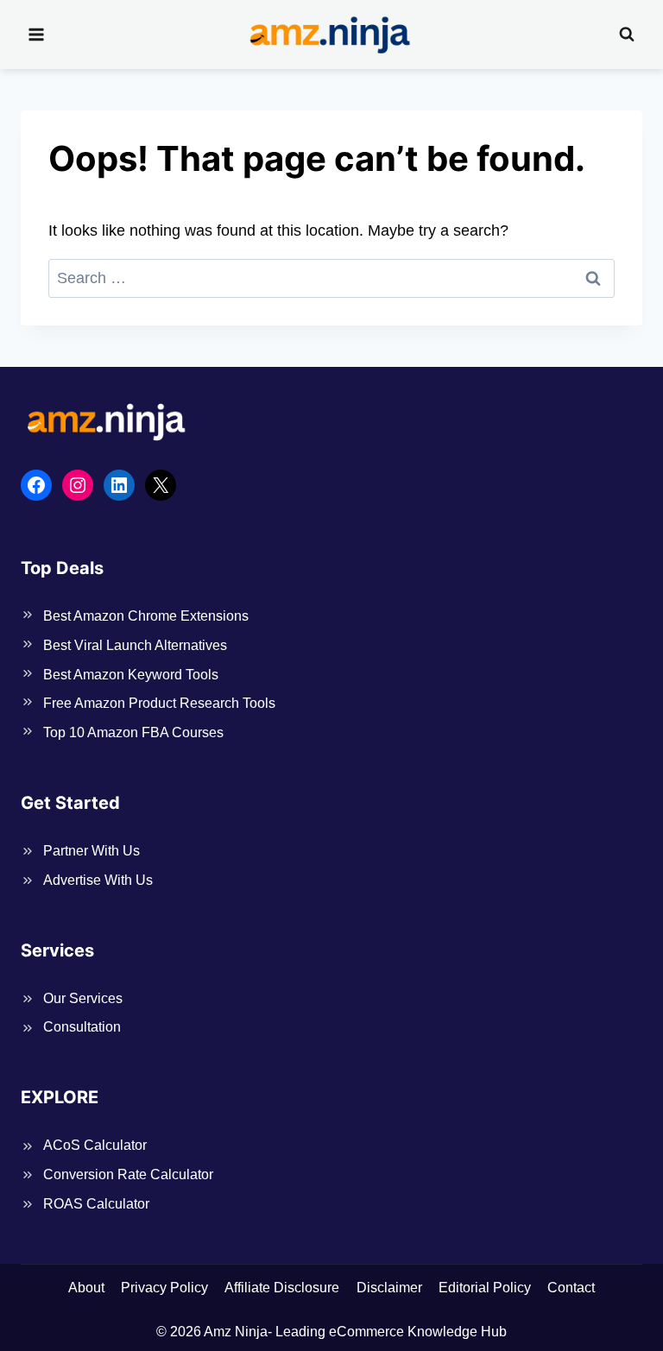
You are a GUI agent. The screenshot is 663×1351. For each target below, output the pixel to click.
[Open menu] (37, 34)
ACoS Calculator (95, 1145)
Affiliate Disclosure (281, 1287)
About (86, 1287)
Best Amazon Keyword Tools (130, 674)
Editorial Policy (485, 1287)
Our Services (83, 998)
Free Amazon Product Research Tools (159, 703)
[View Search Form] (626, 34)
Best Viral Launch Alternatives (135, 645)
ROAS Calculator (96, 1203)
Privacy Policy (164, 1287)
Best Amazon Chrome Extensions (146, 616)
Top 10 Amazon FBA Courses (133, 732)
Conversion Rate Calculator (128, 1174)
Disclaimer (389, 1287)
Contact (571, 1287)
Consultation (82, 1027)
